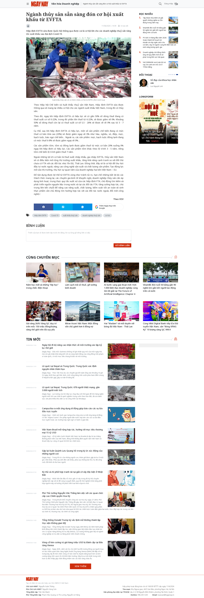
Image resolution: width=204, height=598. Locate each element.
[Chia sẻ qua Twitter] (63, 207)
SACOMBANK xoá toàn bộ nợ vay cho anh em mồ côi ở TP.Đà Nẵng (154, 64)
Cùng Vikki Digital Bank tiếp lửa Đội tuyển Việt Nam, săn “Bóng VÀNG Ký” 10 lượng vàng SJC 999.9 (160, 326)
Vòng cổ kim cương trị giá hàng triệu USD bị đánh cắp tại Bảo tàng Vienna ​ (72, 544)
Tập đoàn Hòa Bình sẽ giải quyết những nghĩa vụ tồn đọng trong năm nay (153, 20)
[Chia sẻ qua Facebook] (43, 207)
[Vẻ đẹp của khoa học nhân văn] (144, 83)
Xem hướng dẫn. (117, 217)
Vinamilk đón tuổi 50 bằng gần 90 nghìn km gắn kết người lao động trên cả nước (154, 30)
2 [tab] (170, 74)
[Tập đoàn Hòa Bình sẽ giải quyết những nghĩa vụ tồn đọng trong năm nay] (173, 20)
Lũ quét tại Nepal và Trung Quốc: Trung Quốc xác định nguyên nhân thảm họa (69, 368)
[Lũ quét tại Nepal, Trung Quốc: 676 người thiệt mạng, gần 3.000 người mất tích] (121, 393)
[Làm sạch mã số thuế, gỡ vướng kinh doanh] (82, 272)
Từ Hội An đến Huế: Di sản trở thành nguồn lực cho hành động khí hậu (153, 136)
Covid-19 (54, 215)
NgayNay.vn (39, 4)
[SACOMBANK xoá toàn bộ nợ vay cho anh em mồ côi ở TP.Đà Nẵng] (173, 64)
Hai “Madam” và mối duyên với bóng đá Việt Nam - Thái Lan (119, 325)
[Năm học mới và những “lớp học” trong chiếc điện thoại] (43, 272)
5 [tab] (177, 74)
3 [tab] (172, 74)
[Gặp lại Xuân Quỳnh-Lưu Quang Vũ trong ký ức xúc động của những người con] (121, 457)
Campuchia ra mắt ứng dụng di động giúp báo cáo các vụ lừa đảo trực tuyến (72, 410)
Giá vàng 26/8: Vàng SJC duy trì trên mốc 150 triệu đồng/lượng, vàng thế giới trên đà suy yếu (41, 326)
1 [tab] (169, 74)
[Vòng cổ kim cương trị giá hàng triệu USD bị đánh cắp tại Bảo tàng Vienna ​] (121, 548)
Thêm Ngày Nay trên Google (107, 207)
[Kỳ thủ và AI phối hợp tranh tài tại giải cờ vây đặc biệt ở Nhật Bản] (121, 478)
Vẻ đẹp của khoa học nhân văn (163, 82)
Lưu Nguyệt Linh (156, 86)
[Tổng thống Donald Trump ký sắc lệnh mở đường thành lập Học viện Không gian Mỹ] (121, 526)
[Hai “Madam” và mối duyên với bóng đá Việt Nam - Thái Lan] (121, 311)
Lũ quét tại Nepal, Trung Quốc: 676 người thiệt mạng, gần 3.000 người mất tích (71, 389)
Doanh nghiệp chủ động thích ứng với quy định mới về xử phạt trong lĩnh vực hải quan (154, 54)
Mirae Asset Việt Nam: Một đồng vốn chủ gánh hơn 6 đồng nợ (81, 325)
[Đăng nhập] (176, 3)
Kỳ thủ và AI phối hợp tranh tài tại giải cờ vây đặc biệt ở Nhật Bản (72, 473)
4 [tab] (174, 74)
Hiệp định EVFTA (40, 215)
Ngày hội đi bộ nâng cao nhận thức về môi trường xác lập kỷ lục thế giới (72, 346)
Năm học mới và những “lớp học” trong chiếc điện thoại (42, 286)
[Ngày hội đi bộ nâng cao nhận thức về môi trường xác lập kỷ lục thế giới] (121, 351)
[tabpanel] (158, 83)
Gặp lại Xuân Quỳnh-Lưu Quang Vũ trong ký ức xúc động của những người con (72, 452)
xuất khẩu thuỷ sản (70, 215)
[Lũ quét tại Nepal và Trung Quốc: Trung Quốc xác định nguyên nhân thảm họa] (121, 372)
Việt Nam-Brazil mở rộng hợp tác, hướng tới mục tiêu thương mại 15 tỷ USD (72, 431)
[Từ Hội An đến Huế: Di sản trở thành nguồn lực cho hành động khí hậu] (152, 120)
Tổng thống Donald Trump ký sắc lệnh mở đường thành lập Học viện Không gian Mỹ (71, 521)
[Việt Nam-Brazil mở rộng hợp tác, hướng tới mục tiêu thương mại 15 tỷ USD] (121, 436)
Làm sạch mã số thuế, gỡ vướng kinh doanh (81, 286)
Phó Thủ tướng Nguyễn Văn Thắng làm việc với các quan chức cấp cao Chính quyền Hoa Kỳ (72, 495)
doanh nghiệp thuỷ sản (91, 215)
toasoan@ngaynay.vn (166, 595)
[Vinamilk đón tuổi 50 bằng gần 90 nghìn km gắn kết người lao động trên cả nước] (173, 30)
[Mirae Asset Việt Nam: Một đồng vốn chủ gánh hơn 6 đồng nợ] (82, 311)
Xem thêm (80, 566)
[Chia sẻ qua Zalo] (82, 207)
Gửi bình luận (122, 245)
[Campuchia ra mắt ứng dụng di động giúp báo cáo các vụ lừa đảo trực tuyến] (121, 414)
